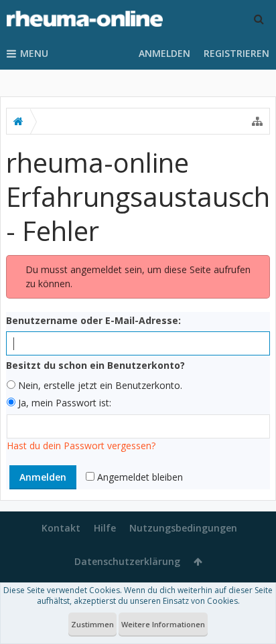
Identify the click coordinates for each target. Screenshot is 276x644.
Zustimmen (92, 624)
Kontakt (61, 527)
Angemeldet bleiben (138, 477)
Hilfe (105, 527)
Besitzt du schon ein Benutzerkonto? (95, 365)
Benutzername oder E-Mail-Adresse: (93, 320)
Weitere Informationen (163, 624)
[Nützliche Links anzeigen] (257, 121)
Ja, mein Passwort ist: (63, 402)
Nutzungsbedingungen (183, 527)
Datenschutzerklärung (127, 561)
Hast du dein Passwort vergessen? (81, 445)
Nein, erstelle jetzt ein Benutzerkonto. (98, 385)
